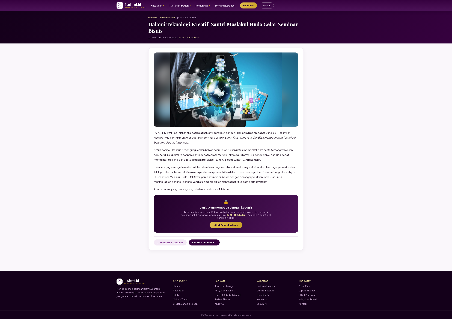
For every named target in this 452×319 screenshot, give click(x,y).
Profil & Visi (304, 286)
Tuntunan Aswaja (224, 286)
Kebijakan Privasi (308, 299)
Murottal (219, 303)
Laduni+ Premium (266, 286)
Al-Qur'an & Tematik (225, 290)
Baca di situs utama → (204, 242)
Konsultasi (262, 299)
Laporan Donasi (307, 290)
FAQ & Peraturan (307, 295)
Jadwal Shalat (222, 299)
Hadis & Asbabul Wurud (227, 295)
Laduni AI (262, 303)
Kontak (303, 303)
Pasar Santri (263, 295)
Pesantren (178, 290)
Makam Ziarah (180, 299)
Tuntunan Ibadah (167, 17)
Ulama (176, 286)
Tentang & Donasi (225, 5)
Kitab (176, 295)
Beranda (152, 17)
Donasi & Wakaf (265, 290)
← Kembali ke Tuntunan (170, 242)
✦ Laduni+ (248, 5)
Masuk (267, 5)
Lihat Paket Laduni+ (226, 225)
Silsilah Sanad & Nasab (185, 303)
